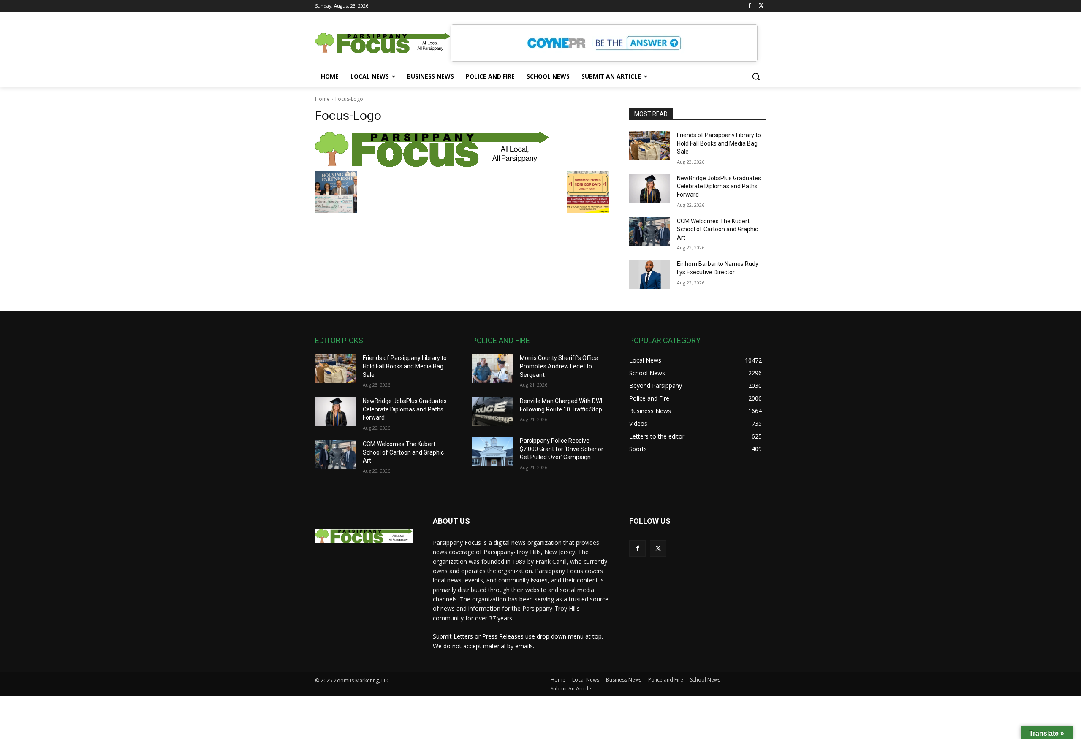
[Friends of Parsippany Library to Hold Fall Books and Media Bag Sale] (649, 145)
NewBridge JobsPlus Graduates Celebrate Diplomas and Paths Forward (719, 186)
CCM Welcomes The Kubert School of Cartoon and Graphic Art (717, 229)
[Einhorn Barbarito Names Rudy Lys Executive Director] (649, 274)
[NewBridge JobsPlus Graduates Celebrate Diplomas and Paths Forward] (649, 188)
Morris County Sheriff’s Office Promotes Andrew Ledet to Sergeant (559, 366)
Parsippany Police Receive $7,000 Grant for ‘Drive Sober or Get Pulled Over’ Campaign (561, 448)
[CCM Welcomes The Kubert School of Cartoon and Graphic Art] (649, 231)
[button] (756, 76)
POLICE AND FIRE (501, 340)
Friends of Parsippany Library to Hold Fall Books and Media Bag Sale (719, 143)
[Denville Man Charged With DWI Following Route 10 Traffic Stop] (492, 411)
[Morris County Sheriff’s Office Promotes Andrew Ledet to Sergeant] (492, 368)
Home (322, 99)
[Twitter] (761, 6)
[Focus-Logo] (462, 149)
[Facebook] (749, 6)
